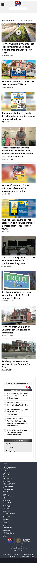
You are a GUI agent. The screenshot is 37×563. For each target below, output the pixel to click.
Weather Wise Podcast (9, 483)
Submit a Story (6, 518)
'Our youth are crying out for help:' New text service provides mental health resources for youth (18, 224)
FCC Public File (29, 554)
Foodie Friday (6, 530)
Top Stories (6, 465)
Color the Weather (8, 489)
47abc (18, 3)
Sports (4, 494)
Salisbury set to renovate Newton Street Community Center (15, 364)
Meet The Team (7, 505)
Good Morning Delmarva (9, 467)
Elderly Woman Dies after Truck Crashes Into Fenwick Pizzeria (17, 432)
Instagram (5, 524)
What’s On (6, 511)
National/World (7, 472)
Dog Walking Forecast (8, 488)
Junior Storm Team (8, 484)
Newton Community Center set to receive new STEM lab (17, 83)
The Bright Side (7, 469)
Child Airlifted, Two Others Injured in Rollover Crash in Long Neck (17, 396)
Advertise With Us (8, 507)
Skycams (5, 480)
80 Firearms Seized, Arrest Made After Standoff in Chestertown (17, 412)
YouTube (5, 525)
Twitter (5, 522)
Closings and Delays (8, 486)
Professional (6, 500)
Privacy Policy (6, 554)
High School (6, 497)
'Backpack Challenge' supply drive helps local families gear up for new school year (18, 116)
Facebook (5, 521)
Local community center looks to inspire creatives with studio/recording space (18, 260)
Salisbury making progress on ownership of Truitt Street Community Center (16, 295)
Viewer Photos (7, 532)
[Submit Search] (28, 8)
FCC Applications (12, 556)
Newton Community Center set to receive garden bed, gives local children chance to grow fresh (17, 48)
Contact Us (6, 508)
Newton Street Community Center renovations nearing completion (15, 329)
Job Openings (11, 451)
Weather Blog (6, 481)
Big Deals (5, 537)
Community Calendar (8, 533)
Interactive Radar (7, 478)
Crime (4, 470)
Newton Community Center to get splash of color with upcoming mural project (17, 188)
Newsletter (6, 519)
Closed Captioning (24, 556)
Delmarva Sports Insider (9, 495)
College (5, 499)
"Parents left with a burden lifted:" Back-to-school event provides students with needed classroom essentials (17, 152)
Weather (5, 477)
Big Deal (9, 444)
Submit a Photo (7, 516)
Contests (9, 447)
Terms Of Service (17, 554)
